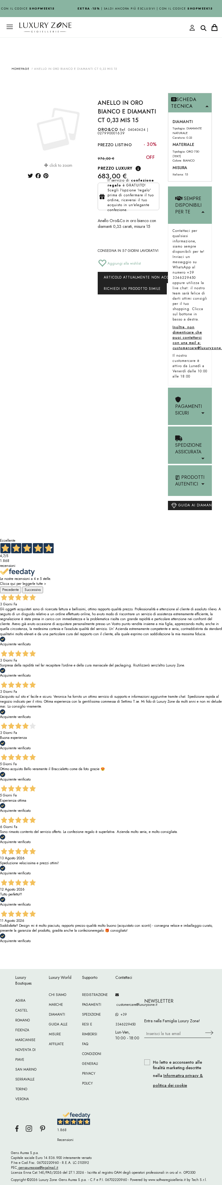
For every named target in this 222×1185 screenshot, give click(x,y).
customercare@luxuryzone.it (127, 1004)
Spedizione (91, 1014)
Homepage (20, 69)
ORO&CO (108, 129)
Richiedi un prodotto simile (132, 288)
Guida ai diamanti (194, 505)
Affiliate (56, 1044)
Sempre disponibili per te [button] (188, 205)
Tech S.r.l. (199, 1179)
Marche (56, 1004)
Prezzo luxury (115, 168)
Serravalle (25, 1079)
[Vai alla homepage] (91, 40)
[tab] (190, 103)
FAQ (85, 1044)
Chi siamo (57, 994)
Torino (21, 1089)
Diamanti (57, 1014)
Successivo (33, 589)
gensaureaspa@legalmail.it (37, 1167)
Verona (22, 1099)
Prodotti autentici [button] (189, 480)
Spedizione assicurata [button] (188, 448)
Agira (20, 1000)
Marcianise (25, 1040)
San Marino (25, 1069)
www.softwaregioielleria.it (167, 1179)
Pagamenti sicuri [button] (188, 409)
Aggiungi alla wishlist (123, 263)
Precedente (10, 589)
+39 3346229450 (125, 1019)
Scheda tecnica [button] (184, 102)
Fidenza (22, 1030)
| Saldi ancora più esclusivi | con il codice (142, 8)
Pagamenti (91, 1004)
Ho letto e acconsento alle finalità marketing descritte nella (178, 1074)
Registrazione (95, 994)
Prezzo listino (115, 145)
